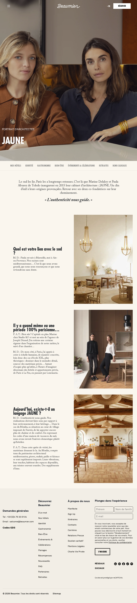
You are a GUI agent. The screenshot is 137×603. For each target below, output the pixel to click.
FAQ (40, 566)
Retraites (104, 165)
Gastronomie (44, 165)
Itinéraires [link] (73, 519)
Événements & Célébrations (81, 165)
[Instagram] (119, 566)
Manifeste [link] (72, 508)
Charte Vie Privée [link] (76, 551)
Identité (29, 165)
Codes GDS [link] (9, 527)
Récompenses (45, 555)
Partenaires (43, 571)
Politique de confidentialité (120, 542)
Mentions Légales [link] (76, 546)
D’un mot (42, 512)
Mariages (42, 550)
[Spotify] (131, 566)
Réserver (122, 6)
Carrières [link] (72, 530)
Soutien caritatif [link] (75, 541)
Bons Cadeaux (120, 165)
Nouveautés (44, 561)
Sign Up (71, 514)
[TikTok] (127, 566)
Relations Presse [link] (76, 535)
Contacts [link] (72, 525)
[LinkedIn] (115, 566)
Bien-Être (59, 165)
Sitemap (57, 593)
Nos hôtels (15, 165)
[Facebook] (123, 566)
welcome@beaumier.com (22, 521)
